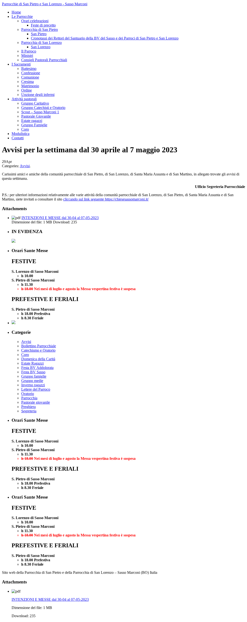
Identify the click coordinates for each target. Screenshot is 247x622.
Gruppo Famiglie (34, 125)
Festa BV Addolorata (37, 368)
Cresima (27, 82)
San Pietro (39, 34)
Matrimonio (30, 86)
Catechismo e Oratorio (38, 350)
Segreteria (28, 411)
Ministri (27, 56)
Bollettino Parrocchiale (38, 346)
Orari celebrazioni (34, 21)
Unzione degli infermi (38, 95)
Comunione (30, 77)
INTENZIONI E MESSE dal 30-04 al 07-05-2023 (60, 218)
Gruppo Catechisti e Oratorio (43, 108)
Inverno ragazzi (33, 385)
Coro (25, 129)
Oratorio (27, 394)
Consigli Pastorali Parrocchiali (44, 60)
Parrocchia (29, 398)
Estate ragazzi (31, 121)
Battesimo (28, 69)
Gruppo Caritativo (35, 103)
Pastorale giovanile (35, 402)
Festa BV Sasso (33, 372)
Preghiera (28, 407)
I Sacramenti (21, 64)
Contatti (18, 138)
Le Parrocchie (22, 16)
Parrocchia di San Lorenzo (41, 42)
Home (16, 12)
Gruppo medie (32, 381)
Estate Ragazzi (32, 363)
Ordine (26, 90)
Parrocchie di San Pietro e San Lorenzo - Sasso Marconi (44, 4)
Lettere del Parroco (35, 389)
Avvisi (25, 166)
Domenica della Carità (38, 359)
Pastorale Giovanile (36, 116)
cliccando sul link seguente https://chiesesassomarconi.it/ (106, 199)
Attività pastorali (24, 99)
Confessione (30, 73)
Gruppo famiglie (33, 376)
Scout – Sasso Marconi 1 (40, 112)
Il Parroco (28, 51)
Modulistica (20, 134)
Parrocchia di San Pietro (39, 29)
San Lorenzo (40, 47)
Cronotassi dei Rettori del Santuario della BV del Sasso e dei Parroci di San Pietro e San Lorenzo (104, 38)
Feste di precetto (43, 25)
